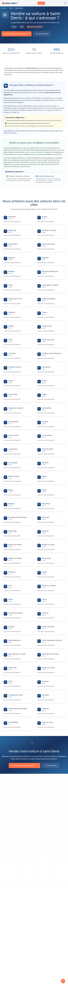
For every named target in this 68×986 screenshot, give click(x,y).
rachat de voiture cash (46, 176)
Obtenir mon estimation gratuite (15, 34)
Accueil (3, 8)
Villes (10, 8)
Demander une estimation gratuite (23, 765)
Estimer (41, 3)
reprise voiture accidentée (34, 152)
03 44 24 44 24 (43, 34)
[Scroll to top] (63, 981)
